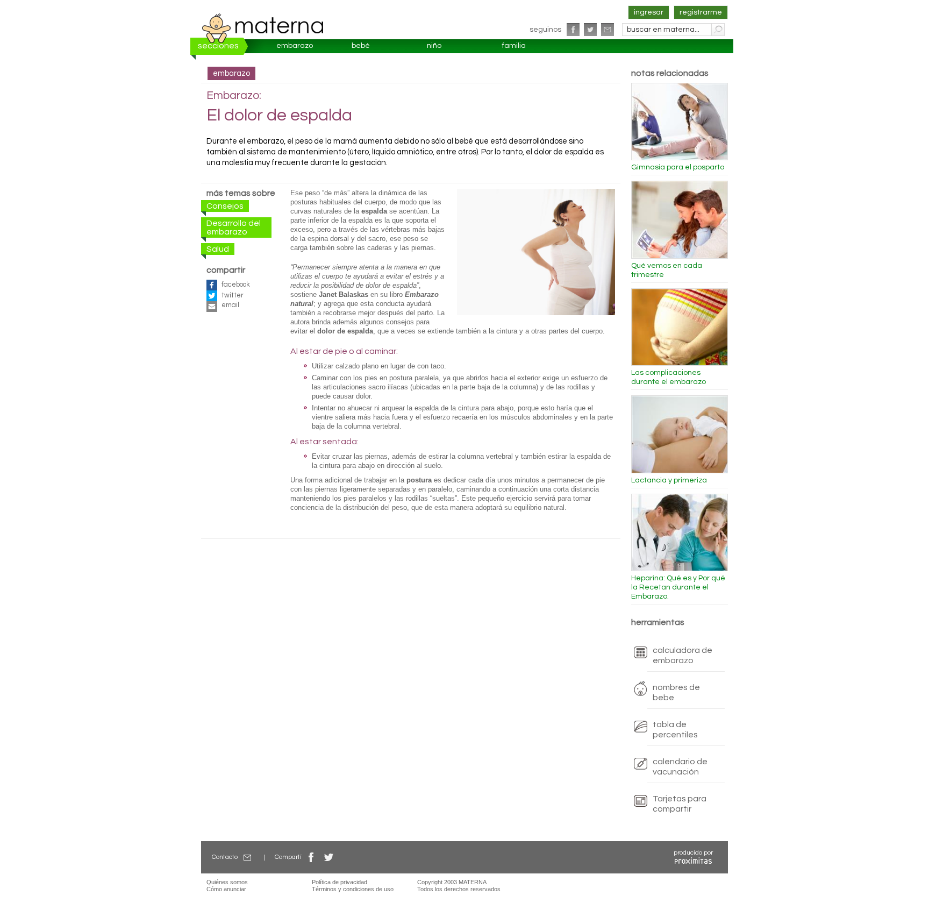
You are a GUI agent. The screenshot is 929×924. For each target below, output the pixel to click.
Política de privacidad (339, 882)
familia (514, 45)
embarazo (294, 45)
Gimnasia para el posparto (677, 167)
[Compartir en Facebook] (311, 857)
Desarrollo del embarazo (233, 227)
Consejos (225, 206)
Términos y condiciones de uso (353, 889)
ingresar (648, 12)
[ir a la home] (263, 28)
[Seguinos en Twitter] (590, 29)
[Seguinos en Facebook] (573, 29)
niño (434, 45)
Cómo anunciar (226, 889)
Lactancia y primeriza (669, 480)
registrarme (701, 12)
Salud (217, 249)
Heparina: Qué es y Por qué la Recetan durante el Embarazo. (678, 587)
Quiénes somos (227, 882)
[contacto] (607, 29)
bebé (361, 45)
